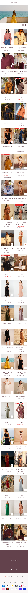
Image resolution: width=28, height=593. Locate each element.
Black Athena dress (7, 299)
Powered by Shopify (19, 582)
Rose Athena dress (20, 299)
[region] (14, 560)
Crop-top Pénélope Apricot (20, 173)
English (13, 578)
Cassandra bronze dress (7, 324)
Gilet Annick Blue (7, 198)
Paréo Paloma (21, 248)
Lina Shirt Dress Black (7, 348)
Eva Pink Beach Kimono (7, 223)
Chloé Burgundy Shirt (7, 72)
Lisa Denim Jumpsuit (20, 147)
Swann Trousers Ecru (7, 249)
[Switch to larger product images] (23, 25)
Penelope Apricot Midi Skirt (20, 199)
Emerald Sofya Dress (7, 519)
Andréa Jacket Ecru (20, 543)
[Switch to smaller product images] (25, 25)
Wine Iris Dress (7, 469)
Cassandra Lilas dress (20, 324)
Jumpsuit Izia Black (7, 147)
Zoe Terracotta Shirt (20, 122)
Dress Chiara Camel (20, 348)
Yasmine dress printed (21, 519)
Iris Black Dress (7, 446)
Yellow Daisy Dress (7, 373)
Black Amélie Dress (7, 273)
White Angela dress (21, 273)
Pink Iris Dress (20, 446)
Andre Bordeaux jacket (7, 543)
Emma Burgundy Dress (20, 421)
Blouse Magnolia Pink (7, 48)
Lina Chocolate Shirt (20, 96)
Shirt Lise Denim (7, 122)
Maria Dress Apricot (20, 470)
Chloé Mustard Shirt (7, 96)
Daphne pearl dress (7, 397)
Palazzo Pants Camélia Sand (21, 223)
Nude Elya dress (20, 396)
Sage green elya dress (7, 421)
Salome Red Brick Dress (7, 494)
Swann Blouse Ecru (21, 48)
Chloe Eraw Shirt (20, 71)
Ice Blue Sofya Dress (21, 494)
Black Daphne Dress (21, 373)
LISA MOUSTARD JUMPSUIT (7, 173)
